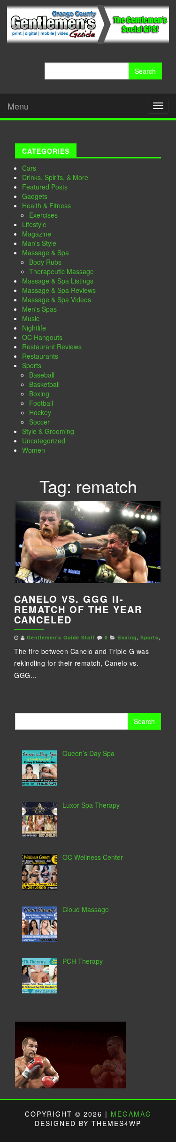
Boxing (39, 393)
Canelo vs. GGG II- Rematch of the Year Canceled (78, 609)
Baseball (41, 374)
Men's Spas (39, 309)
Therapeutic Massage (61, 271)
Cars (29, 168)
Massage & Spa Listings (57, 280)
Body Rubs (45, 262)
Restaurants (40, 356)
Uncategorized (43, 440)
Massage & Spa (45, 252)
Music (30, 318)
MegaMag (131, 1113)
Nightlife (34, 327)
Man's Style (39, 243)
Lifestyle (34, 224)
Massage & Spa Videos (56, 299)
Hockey (40, 412)
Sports (31, 365)
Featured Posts (45, 186)
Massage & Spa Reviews (59, 290)
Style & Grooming (48, 431)
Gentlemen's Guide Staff (61, 637)
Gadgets (34, 196)
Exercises (43, 215)
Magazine (36, 233)
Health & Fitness (46, 205)
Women (33, 450)
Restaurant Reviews (52, 346)
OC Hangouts (42, 337)
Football (41, 403)
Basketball (44, 384)
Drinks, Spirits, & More (55, 177)
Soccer (39, 421)
